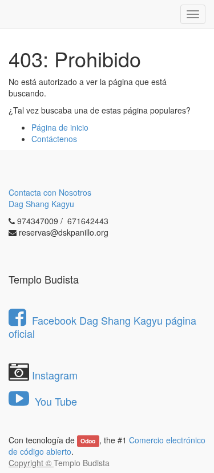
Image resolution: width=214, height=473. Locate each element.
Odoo (87, 440)
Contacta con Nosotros (50, 192)
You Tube (54, 401)
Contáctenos (54, 138)
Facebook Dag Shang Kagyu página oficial (102, 327)
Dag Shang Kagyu (41, 203)
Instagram (55, 374)
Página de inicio (59, 127)
